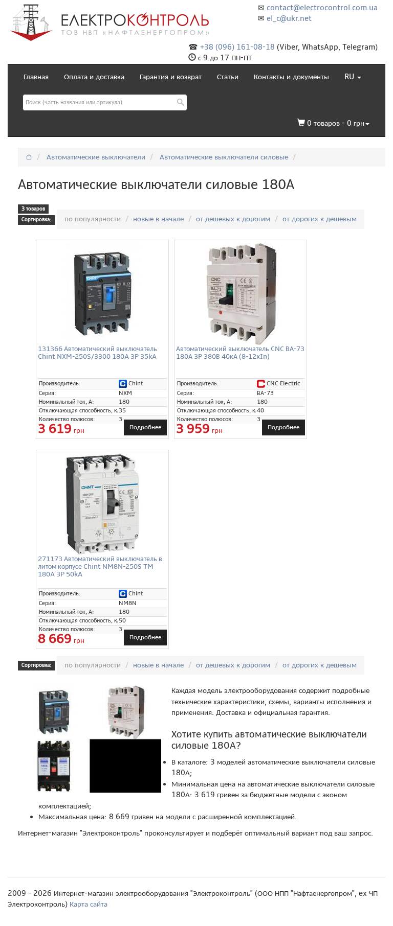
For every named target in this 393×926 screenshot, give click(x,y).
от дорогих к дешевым (319, 218)
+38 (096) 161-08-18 (237, 47)
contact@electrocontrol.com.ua (322, 7)
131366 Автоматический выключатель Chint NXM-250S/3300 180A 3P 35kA (97, 352)
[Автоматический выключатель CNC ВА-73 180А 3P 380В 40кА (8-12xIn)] (240, 294)
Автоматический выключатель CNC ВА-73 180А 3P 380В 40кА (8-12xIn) (240, 352)
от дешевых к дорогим (233, 218)
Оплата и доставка (94, 76)
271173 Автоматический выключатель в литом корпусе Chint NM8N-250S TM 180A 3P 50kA (100, 566)
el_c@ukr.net (289, 18)
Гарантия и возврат (171, 76)
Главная (36, 76)
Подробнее (145, 427)
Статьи (227, 76)
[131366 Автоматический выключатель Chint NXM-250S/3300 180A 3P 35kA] (102, 294)
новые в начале (158, 218)
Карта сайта (88, 904)
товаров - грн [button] (335, 123)
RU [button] (350, 76)
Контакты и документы (291, 76)
